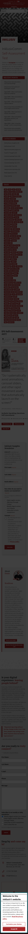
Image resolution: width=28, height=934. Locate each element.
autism (16, 201)
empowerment (15, 238)
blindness (7, 208)
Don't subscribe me (10, 825)
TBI (5, 313)
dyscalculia (14, 233)
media (6, 271)
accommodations (17, 191)
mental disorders (13, 271)
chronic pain (17, 215)
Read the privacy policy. (13, 918)
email (19, 236)
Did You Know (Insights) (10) (11, 143)
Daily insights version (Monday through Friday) (13, 502)
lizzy (13, 266)
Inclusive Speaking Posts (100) (12, 156)
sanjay (15, 301)
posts (12, 292)
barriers (13, 205)
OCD (9, 285)
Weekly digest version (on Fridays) (14, 507)
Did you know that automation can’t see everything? (12, 82)
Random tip (19, 424)
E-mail (4, 772)
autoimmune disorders (10, 203)
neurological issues (10, 280)
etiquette (7, 240)
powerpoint (19, 292)
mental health (8, 273)
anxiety (12, 196)
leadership (7, 264)
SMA (19, 303)
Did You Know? (8, 229)
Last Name (5, 764)
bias (18, 205)
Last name (10, 475)
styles (18, 310)
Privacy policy (14, 542)
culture (16, 222)
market (6, 268)
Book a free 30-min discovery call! (14, 646)
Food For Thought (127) (10, 153)
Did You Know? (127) (9, 146)
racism (15, 296)
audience (13, 198)
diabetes (14, 226)
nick (6, 285)
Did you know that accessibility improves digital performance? (13, 107)
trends (6, 315)
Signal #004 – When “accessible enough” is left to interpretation (13, 124)
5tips (9, 189)
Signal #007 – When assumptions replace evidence (13, 102)
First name (10, 467)
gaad (6, 247)
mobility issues (8, 275)
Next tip (5, 429)
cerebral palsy (14, 210)
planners (16, 289)
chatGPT (14, 212)
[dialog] (14, 913)
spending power (15, 308)
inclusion (7, 252)
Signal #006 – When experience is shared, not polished (13, 112)
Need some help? (11, 640)
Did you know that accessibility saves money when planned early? (13, 129)
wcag (19, 320)
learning (14, 264)
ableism (18, 189)
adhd (9, 194)
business (7, 210)
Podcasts (7, 292)
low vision (19, 266)
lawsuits (13, 261)
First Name (5, 757)
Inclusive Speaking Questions (21, 341)
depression (7, 226)
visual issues (8, 320)
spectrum (7, 308)
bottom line (19, 208)
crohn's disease (9, 222)
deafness (14, 224)
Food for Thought (9, 245)
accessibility (8, 191)
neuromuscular (9, 282)
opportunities (16, 285)
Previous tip (7, 424)
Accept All (14, 929)
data (21, 222)
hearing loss (8, 250)
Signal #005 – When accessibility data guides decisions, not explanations (12, 118)
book (12, 208)
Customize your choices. (14, 924)
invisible (14, 254)
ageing (14, 194)
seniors (6, 303)
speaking (20, 306)
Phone (4, 779)
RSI (11, 301)
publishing (19, 294)
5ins (6, 189)
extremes (13, 240)
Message (5, 786)
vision (16, 317)
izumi (6, 257)
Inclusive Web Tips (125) (10, 166)
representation (9, 299)
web (5, 322)
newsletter (18, 282)
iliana (14, 250)
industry (13, 252)
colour (17, 217)
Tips (15, 313)
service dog (13, 303)
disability (7, 231)
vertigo (16, 315)
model (15, 275)
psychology (8, 294)
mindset (16, 273)
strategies (12, 310)
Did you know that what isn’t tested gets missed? (12, 87)
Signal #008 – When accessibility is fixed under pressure (13, 97)
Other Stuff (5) (8, 176)
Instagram (12, 62)
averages (7, 205)
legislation (8, 266)
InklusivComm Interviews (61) (12, 169)
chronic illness (9, 215)
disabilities (16, 229)
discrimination (15, 231)
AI (17, 194)
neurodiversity (8, 278)
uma (11, 315)
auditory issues (9, 201)
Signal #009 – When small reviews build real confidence (13, 92)
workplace (11, 322)
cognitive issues (9, 217)
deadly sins (7, 224)
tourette (20, 313)
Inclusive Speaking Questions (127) (13, 159)
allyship (7, 196)
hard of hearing (13, 247)
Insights (20, 252)
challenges (8, 212)
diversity (7, 233)
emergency (7, 238)
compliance (18, 219)
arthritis (18, 196)
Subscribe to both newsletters (13, 511)
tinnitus (10, 313)
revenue (16, 299)
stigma (6, 310)
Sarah (20, 301)
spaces (14, 306)
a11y (14, 189)
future (18, 245)
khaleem (7, 259)
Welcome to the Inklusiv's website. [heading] (12, 898)
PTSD (13, 294)
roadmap (7, 301)
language (7, 261)
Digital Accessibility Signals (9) (12, 149)
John (10, 257)
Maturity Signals (14, 268)
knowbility (13, 259)
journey (15, 257)
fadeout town (8, 243)
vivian (14, 320)
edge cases (13, 236)
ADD (5, 194)
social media (8, 306)
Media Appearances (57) (10, 173)
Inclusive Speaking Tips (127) (12, 163)
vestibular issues (9, 317)
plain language (9, 289)
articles (7, 198)
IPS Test (20, 254)
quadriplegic (8, 296)
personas (7, 287)
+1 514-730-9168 (7, 3)
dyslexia (7, 236)
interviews (7, 254)
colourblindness (9, 219)
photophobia (14, 287)
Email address (11, 482)
